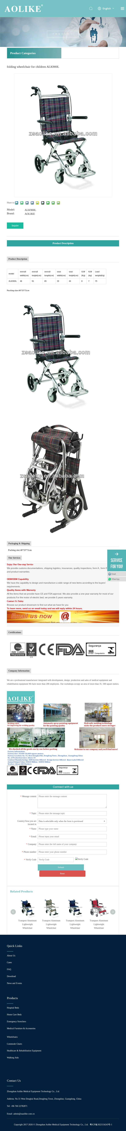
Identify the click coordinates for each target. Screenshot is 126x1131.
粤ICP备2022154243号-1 (101, 1124)
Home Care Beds (14, 1014)
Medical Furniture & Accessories (21, 1028)
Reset (62, 873)
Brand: (10, 213)
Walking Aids (13, 1057)
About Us (11, 955)
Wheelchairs (12, 1037)
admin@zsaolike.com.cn (24, 1114)
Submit (61, 867)
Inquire (15, 225)
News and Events (14, 983)
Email (114, 574)
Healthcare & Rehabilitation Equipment (24, 1051)
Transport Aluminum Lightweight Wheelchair (27, 924)
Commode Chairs (14, 1044)
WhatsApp (115, 579)
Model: (11, 209)
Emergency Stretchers (16, 1021)
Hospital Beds (13, 1008)
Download (11, 976)
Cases (9, 962)
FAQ (9, 969)
